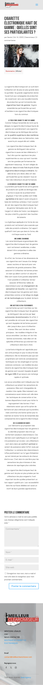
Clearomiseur (30, 37)
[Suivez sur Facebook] (6, 668)
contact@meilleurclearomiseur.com (18, 657)
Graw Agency (26, 677)
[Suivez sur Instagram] (16, 668)
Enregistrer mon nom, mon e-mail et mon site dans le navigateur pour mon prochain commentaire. (20, 576)
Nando (9, 37)
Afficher (18, 71)
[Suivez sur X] (11, 668)
